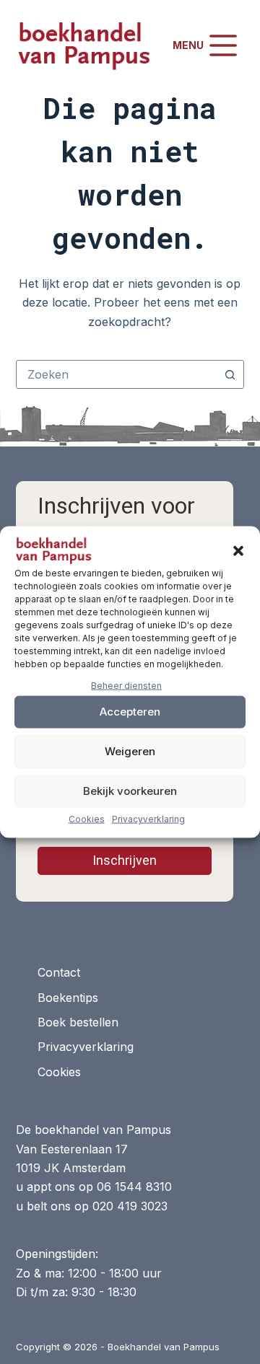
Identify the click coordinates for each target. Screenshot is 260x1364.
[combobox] (117, 374)
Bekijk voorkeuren (130, 791)
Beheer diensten (126, 685)
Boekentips (68, 997)
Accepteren (130, 711)
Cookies (87, 818)
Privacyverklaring (148, 818)
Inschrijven (124, 860)
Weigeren (130, 751)
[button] (238, 551)
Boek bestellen (78, 1022)
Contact (59, 972)
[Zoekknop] (229, 374)
